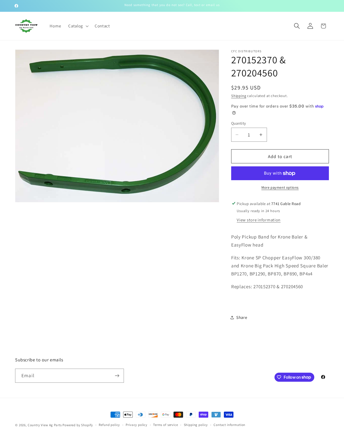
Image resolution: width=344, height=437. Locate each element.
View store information (259, 220)
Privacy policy (136, 425)
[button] (78, 26)
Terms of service (165, 425)
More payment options (280, 187)
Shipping (238, 95)
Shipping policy (196, 425)
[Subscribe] (117, 376)
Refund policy (109, 425)
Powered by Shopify (77, 425)
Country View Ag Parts (45, 425)
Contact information (229, 425)
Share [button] (241, 317)
